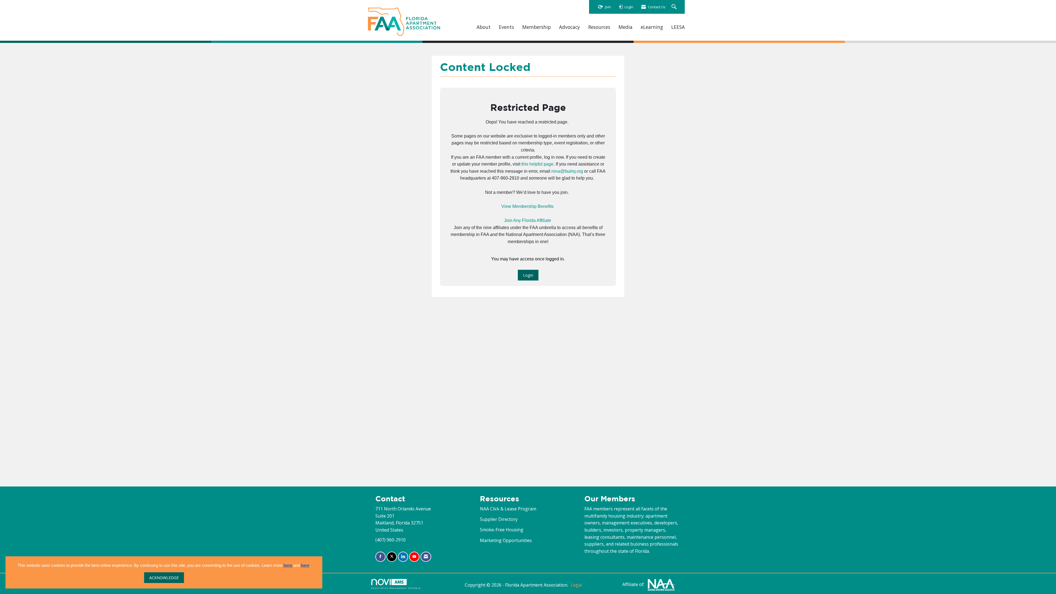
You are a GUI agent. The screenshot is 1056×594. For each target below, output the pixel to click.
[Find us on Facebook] (380, 557)
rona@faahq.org (567, 171)
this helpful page (537, 164)
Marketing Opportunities (506, 540)
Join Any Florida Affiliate (527, 220)
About (484, 27)
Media (625, 27)
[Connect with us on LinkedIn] (403, 557)
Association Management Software (396, 588)
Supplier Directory (499, 519)
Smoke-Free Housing (501, 530)
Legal (576, 585)
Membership (536, 27)
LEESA (678, 27)
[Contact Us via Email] (425, 557)
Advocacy (569, 27)
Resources (599, 27)
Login (528, 275)
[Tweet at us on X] (392, 557)
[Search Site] (675, 7)
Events (506, 27)
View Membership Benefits (527, 206)
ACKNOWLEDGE (164, 577)
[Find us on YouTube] (414, 557)
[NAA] (661, 584)
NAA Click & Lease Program (508, 509)
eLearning (652, 27)
